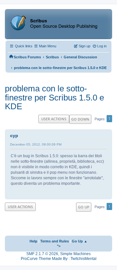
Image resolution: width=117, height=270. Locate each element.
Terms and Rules (54, 241)
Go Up (83, 207)
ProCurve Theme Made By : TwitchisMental (59, 258)
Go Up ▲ (79, 241)
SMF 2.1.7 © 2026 (42, 254)
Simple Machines (75, 254)
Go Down (80, 119)
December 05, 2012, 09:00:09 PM (35, 144)
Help (33, 241)
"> (58, 246)
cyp (14, 135)
